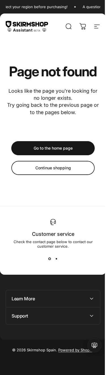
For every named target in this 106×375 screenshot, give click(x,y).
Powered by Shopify (74, 350)
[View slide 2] (56, 258)
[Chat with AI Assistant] (90, 345)
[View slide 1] (49, 258)
